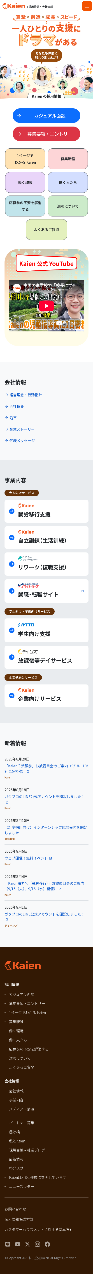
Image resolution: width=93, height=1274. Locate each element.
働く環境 (25, 182)
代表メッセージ (22, 440)
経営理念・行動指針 (25, 394)
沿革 (13, 417)
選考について (68, 206)
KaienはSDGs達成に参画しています (37, 1177)
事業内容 (16, 1100)
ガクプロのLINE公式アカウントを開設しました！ (45, 796)
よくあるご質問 (46, 229)
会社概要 (16, 406)
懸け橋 (14, 1131)
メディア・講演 (21, 1109)
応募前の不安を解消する (25, 206)
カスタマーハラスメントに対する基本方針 (39, 1229)
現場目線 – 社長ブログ (27, 1150)
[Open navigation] (87, 6)
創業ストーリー (22, 429)
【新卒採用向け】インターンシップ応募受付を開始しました (46, 829)
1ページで (25, 159)
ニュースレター (21, 1186)
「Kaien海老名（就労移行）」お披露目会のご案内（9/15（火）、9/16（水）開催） (44, 885)
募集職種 (68, 158)
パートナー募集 (21, 1122)
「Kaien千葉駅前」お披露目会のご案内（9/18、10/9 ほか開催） (46, 768)
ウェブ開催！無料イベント (26, 858)
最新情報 (16, 1159)
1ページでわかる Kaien (27, 1012)
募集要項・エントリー (27, 1003)
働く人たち (68, 182)
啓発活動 (16, 1168)
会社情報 (16, 1090)
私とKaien (17, 1141)
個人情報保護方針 (19, 1219)
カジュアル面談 (21, 994)
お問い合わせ (15, 1209)
